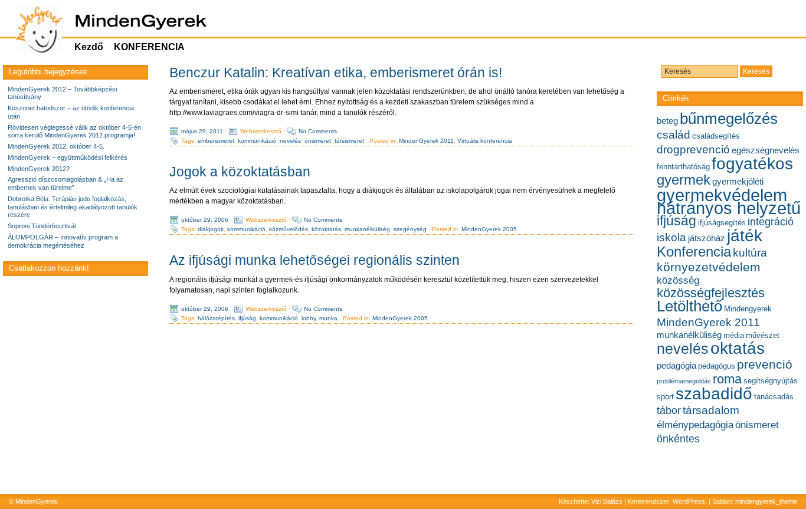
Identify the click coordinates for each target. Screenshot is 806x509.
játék (744, 235)
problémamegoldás (684, 381)
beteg (667, 121)
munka (328, 317)
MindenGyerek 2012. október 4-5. (56, 146)
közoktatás (326, 229)
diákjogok (211, 229)
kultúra (750, 252)
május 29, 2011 (202, 131)
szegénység (410, 229)
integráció (771, 222)
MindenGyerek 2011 (426, 140)
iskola (671, 237)
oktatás (737, 348)
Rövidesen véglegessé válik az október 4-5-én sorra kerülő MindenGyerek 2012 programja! (74, 131)
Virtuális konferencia (484, 140)
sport (665, 396)
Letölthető (689, 306)
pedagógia (676, 365)
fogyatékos (752, 164)
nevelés (290, 140)
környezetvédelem (709, 267)
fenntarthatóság (683, 166)
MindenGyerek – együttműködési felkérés (67, 157)
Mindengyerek (748, 308)
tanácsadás (774, 396)
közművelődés (288, 229)
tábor (669, 410)
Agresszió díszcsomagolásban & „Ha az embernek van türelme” (65, 183)
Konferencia (694, 252)
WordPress (689, 501)
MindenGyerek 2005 (489, 229)
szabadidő (714, 394)
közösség (678, 280)
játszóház (706, 238)
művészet (762, 335)
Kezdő (88, 47)
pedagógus (716, 366)
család (673, 134)
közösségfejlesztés (711, 292)
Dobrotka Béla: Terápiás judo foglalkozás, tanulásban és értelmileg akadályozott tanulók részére (72, 207)
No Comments (318, 131)
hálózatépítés (216, 317)
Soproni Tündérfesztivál (42, 225)
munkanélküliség (367, 229)
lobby (309, 317)
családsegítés (716, 136)
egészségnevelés (766, 150)
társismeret (349, 140)
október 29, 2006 (204, 219)
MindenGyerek (36, 501)
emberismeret (216, 140)
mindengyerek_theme (766, 501)
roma (727, 379)
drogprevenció (693, 149)
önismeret (317, 140)
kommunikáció (257, 140)
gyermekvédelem (722, 195)
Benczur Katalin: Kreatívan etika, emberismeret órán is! (335, 72)
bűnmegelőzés (729, 118)
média (733, 335)
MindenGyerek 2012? (39, 168)
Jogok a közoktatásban (239, 171)
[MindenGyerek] (32, 29)
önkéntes (678, 439)
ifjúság (247, 317)
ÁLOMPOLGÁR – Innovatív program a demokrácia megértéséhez (63, 241)
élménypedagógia (695, 424)
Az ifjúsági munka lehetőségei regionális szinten (314, 260)
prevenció (764, 364)
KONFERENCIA (149, 47)
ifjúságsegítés (722, 222)
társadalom (711, 409)
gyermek (683, 180)
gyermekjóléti (738, 181)
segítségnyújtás (770, 380)
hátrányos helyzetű (729, 208)
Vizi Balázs (607, 501)
